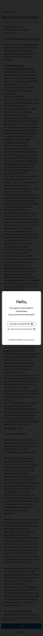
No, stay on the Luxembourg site (20, 329)
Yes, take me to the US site (20, 324)
